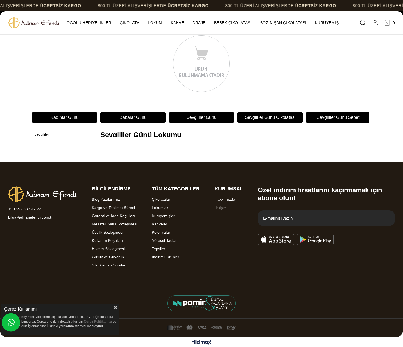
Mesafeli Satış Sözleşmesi (114, 224)
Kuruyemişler (163, 216)
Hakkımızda (225, 199)
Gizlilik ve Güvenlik (108, 257)
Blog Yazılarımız (106, 199)
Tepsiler (158, 248)
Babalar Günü (133, 117)
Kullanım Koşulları (107, 240)
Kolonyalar (161, 232)
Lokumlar (160, 207)
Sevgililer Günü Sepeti (339, 117)
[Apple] (276, 239)
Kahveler (159, 224)
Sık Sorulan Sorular (109, 265)
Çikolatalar (161, 199)
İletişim (221, 207)
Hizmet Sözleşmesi (108, 248)
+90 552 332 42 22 (24, 209)
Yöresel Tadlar (164, 240)
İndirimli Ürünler (165, 257)
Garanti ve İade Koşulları (113, 216)
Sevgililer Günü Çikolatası (270, 117)
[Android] (315, 239)
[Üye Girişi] (375, 23)
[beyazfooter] (201, 303)
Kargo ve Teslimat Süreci (113, 207)
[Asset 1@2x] (42, 194)
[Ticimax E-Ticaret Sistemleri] (201, 343)
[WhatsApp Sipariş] (11, 322)
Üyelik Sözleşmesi (107, 232)
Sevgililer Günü (201, 117)
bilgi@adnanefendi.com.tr (30, 217)
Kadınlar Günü (64, 117)
